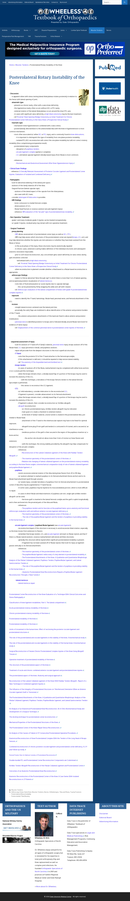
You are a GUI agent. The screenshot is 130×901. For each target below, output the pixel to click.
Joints (63, 30)
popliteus (18, 470)
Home (4, 2)
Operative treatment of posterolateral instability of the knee (31, 660)
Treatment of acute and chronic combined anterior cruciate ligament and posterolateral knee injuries (45, 670)
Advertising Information (15, 2)
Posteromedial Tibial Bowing (20, 796)
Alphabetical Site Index (42, 2)
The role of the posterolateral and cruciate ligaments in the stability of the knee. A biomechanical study (47, 638)
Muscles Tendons (96, 30)
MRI (16, 234)
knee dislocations (77, 134)
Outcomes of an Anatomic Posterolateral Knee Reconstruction (32, 771)
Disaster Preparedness (49, 30)
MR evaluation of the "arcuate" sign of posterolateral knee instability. (47, 212)
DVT (36, 30)
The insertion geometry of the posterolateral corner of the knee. (45, 458)
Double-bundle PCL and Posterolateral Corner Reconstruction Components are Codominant (42, 760)
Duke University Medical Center (60, 897)
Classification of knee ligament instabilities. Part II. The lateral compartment (37, 603)
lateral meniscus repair (26, 583)
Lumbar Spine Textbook (79, 30)
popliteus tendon (32, 149)
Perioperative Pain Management (13, 36)
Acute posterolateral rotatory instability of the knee (28, 608)
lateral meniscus (46, 281)
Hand (26, 792)
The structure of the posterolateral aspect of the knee (29, 665)
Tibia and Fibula (64, 792)
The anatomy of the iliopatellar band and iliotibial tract (41, 362)
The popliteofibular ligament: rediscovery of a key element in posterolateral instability (53, 554)
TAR (29, 36)
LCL (17, 155)
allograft (21, 406)
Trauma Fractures (40, 36)
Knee (29, 792)
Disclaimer (103, 813)
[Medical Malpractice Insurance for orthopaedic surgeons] (65, 56)
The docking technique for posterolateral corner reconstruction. (32, 717)
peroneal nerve (20, 322)
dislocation (33, 197)
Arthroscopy (15, 30)
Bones (26, 30)
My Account (63, 2)
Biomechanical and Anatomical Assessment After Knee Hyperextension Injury (44, 163)
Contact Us (54, 2)
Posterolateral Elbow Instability (21, 794)
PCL (45, 134)
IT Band (18, 353)
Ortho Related (55, 36)
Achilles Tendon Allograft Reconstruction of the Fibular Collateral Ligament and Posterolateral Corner (46, 766)
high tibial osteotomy (53, 114)
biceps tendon (20, 365)
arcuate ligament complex (25, 152)
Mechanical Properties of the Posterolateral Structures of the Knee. (33, 722)
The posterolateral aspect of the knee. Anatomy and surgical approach (34, 676)
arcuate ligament (64, 525)
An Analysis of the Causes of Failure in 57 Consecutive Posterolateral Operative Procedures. (42, 733)
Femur (22, 792)
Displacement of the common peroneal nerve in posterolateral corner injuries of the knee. (51, 328)
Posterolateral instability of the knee (22, 619)
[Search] (124, 2)
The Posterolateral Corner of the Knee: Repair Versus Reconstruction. (34, 728)
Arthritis (4, 30)
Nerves (109, 30)
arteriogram (23, 197)
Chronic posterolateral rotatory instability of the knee (28, 613)
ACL (39, 134)
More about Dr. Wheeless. (46, 886)
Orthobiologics (54, 792)
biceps (75, 237)
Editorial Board (29, 2)
